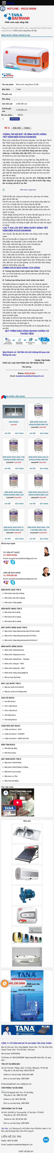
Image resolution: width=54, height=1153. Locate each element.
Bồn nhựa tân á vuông (13, 621)
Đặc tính (17, 128)
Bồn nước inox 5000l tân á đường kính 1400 (38, 529)
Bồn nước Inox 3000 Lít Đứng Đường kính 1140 (14, 529)
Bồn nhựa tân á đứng (12, 612)
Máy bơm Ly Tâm (11, 776)
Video (27, 128)
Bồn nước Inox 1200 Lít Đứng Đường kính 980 (38, 458)
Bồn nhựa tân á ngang (13, 617)
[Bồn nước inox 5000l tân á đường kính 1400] (39, 517)
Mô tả (7, 128)
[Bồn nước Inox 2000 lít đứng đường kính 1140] (39, 481)
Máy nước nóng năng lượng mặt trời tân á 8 (21, 640)
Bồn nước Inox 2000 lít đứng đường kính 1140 (38, 493)
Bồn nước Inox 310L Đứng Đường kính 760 (38, 423)
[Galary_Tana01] (27, 77)
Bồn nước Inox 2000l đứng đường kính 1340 (14, 493)
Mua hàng (14, 119)
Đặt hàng (19, 433)
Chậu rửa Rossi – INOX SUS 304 (17, 738)
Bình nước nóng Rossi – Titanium (17, 659)
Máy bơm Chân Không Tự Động (16, 767)
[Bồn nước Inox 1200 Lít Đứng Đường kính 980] (39, 446)
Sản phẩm (15, 28)
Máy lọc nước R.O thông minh (16, 692)
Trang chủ (5, 28)
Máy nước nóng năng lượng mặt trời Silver (21, 636)
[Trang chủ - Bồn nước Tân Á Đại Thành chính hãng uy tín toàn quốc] (27, 18)
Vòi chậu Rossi (10, 715)
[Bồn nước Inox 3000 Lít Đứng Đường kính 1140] (14, 517)
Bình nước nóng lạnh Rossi (31, 28)
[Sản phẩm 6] (14, 411)
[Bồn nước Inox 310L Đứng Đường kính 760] (39, 411)
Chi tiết (7, 433)
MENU (10, 3)
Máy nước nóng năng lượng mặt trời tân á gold (22, 631)
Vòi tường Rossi (11, 720)
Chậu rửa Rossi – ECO (13, 729)
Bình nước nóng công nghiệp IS (16, 673)
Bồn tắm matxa (10, 753)
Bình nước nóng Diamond (14, 650)
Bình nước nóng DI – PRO (14, 664)
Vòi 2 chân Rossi (11, 710)
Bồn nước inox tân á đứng (14, 593)
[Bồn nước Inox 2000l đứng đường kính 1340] (14, 481)
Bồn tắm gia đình (11, 748)
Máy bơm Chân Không (13, 763)
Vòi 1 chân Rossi (11, 706)
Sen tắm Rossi (10, 701)
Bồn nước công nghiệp (13, 602)
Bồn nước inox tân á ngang (15, 598)
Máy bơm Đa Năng (11, 781)
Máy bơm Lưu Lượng (13, 772)
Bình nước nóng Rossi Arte (15, 655)
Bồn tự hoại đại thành (12, 677)
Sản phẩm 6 (14, 422)
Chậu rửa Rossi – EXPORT (15, 734)
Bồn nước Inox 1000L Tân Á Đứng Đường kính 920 (14, 458)
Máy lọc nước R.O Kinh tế (14, 687)
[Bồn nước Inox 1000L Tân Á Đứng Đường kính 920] (14, 446)
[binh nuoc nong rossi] (27, 189)
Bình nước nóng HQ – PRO (15, 668)
